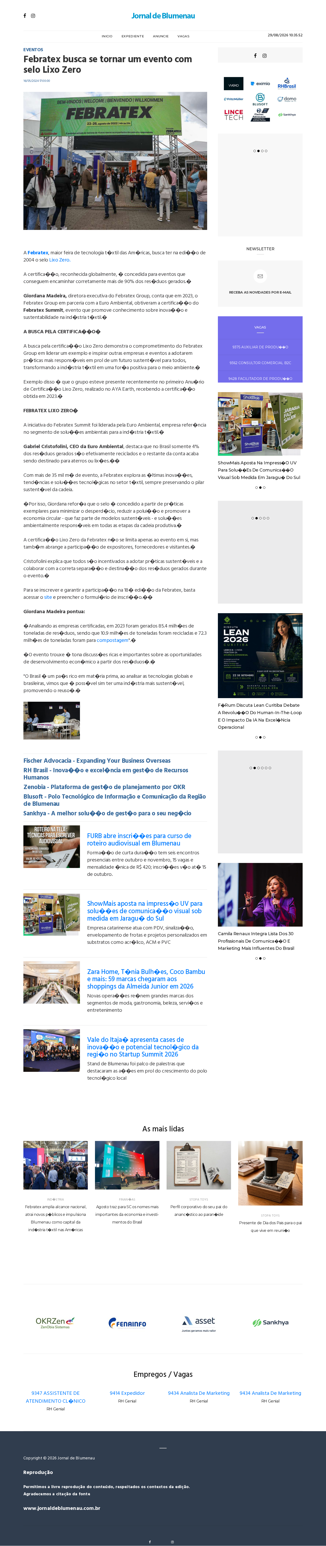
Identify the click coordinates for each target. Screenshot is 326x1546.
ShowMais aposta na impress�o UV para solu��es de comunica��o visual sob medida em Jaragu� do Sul (145, 911)
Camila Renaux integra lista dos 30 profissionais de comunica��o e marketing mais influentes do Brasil (256, 941)
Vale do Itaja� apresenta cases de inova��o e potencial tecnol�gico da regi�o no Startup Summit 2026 (143, 1047)
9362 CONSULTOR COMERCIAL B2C (260, 363)
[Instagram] (33, 16)
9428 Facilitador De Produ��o (260, 379)
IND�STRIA (55, 1199)
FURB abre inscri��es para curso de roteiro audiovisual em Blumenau (139, 840)
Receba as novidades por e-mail (260, 292)
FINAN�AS (127, 1199)
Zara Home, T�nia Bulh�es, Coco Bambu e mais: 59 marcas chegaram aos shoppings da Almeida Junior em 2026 (146, 979)
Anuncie (160, 36)
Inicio (107, 36)
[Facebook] (24, 16)
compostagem (112, 640)
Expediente (132, 36)
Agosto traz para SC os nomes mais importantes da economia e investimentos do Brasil (127, 1214)
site (47, 597)
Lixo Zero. (59, 260)
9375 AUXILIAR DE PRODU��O (260, 347)
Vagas (183, 36)
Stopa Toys (198, 1199)
